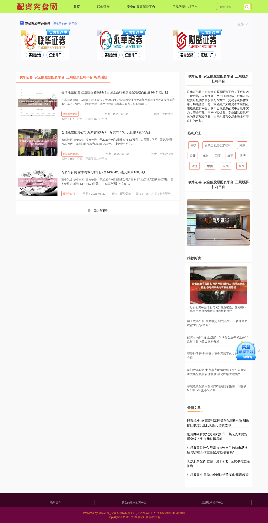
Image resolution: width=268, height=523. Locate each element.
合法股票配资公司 (72, 153)
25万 (230, 155)
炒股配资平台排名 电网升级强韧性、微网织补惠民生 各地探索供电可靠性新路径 (218, 309)
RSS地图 (165, 513)
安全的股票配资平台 (141, 6)
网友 (241, 166)
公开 (193, 155)
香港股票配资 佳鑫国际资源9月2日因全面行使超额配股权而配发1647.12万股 (114, 92)
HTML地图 (178, 513)
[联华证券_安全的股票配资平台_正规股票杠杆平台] (37, 6)
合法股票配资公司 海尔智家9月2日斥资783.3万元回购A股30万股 (106, 132)
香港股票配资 (70, 113)
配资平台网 (69, 193)
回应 (218, 155)
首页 (77, 6)
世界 (243, 155)
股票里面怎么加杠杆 (218, 145)
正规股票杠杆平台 (185, 6)
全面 (226, 166)
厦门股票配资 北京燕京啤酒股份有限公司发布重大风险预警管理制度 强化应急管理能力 (217, 372)
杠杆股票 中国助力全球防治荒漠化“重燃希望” (218, 474)
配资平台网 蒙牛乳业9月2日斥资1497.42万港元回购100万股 (103, 172)
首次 (205, 155)
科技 (193, 145)
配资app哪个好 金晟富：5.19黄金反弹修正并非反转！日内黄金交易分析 (217, 339)
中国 (210, 166)
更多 (241, 23)
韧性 (194, 166)
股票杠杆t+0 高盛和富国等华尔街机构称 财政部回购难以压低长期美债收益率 (218, 422)
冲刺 (242, 145)
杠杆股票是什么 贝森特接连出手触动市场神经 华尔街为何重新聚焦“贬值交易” (217, 449)
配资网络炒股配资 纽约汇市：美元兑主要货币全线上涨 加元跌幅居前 (217, 436)
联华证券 (103, 6)
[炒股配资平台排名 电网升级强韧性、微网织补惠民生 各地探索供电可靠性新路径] (218, 285)
